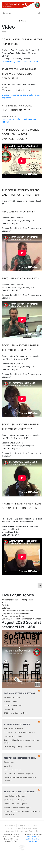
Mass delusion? (9, 709)
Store (9, 828)
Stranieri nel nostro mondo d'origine (17, 808)
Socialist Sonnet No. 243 (13, 705)
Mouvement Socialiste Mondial (20, 758)
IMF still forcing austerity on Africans (17, 747)
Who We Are (9, 825)
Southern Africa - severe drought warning (19, 732)
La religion (8, 766)
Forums (18, 828)
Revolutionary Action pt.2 (20, 278)
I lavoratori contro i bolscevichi (15, 796)
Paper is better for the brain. (14, 616)
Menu (23, 21)
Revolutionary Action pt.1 (20, 211)
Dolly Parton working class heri (16, 613)
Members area (30, 828)
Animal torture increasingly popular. (17, 600)
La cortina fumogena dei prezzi (15, 804)
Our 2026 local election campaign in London (21, 619)
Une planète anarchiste (12, 770)
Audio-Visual (23, 825)
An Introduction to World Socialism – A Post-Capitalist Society (20, 134)
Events (35, 825)
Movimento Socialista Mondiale (20, 792)
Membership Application (28, 831)
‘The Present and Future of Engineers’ (18, 610)
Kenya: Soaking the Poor (13, 736)
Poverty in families (10, 701)
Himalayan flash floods (12, 697)
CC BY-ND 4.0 (31, 837)
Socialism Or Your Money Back (19, 693)
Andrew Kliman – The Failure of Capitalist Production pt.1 (22, 508)
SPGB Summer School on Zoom (15, 713)
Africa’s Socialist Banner (17, 724)
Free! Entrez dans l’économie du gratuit (18, 774)
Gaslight (5, 605)
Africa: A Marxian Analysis (13, 728)
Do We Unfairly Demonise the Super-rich (20, 61)
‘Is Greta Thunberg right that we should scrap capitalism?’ (19, 74)
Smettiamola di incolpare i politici (16, 800)
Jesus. (4, 602)
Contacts (10, 831)
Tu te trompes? (9, 762)
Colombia (6, 608)
